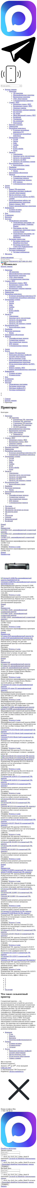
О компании (9, 215)
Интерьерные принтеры (21, 97)
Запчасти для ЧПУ (19, 160)
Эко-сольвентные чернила (22, 180)
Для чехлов (9, 515)
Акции (7, 185)
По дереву (16, 113)
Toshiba (15, 145)
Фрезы (15, 171)
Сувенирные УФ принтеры (22, 423)
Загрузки (8, 219)
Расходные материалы (17, 169)
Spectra (15, 141)
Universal (8, 517)
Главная (7, 399)
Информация (9, 208)
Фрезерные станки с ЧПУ (22, 104)
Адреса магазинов (7, 257)
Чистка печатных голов (17, 195)
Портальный (17, 123)
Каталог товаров (11, 89)
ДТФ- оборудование (20, 99)
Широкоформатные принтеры (23, 95)
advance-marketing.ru (16, 1071)
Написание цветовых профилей (20, 191)
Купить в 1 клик (14, 547)
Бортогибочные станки (21, 165)
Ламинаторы (13, 126)
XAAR (15, 139)
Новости (12, 1036)
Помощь (8, 1041)
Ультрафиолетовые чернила (22, 176)
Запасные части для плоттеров (24, 156)
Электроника (17, 154)
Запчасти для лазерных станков (24, 161)
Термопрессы (18, 434)
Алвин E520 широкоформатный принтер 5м (16, 638)
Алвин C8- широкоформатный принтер (15, 668)
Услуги (7, 187)
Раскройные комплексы (17, 128)
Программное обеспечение (18, 172)
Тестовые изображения (17, 250)
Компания (8, 1032)
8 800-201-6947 (27, 261)
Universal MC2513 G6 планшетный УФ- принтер (18, 806)
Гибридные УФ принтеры (22, 425)
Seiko (15, 143)
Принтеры (12, 91)
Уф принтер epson (11, 512)
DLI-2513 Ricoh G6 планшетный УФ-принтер (17, 759)
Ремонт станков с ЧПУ (17, 204)
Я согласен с (18, 1163)
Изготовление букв (16, 163)
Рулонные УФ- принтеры (22, 421)
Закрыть (4, 1186)
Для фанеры (17, 119)
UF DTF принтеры (19, 427)
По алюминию (18, 121)
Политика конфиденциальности (20, 1040)
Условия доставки (15, 209)
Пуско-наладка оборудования (19, 1056)
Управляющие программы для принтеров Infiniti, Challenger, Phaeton (23, 224)
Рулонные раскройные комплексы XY (21, 131)
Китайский (17, 117)
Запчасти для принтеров (21, 158)
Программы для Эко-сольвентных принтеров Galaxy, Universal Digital (24, 230)
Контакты (8, 217)
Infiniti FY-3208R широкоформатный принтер (17, 709)
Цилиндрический (11, 519)
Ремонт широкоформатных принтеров (22, 206)
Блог (6, 213)
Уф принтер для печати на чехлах (17, 510)
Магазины (8, 254)
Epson (15, 150)
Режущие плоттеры (16, 124)
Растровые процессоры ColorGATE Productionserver (23, 245)
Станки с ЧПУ (14, 102)
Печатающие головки (16, 137)
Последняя (8, 989)
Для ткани (8, 506)
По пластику (17, 112)
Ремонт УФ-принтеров (17, 189)
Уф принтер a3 (10, 508)
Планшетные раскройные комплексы (22, 454)
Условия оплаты (14, 211)
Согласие (12, 1047)
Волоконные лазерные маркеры (24, 110)
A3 (6, 513)
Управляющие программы (18, 221)
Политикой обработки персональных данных (18, 1164)
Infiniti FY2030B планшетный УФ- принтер (16, 872)
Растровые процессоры (17, 239)
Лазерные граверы (19, 108)
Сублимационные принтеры (23, 100)
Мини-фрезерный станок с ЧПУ (24, 115)
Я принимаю (18, 1158)
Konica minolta (18, 148)
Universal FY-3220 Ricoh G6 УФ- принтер (15, 913)
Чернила (12, 174)
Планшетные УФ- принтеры (23, 419)
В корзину (5, 547)
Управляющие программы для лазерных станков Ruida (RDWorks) (23, 235)
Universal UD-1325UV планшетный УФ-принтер (18, 960)
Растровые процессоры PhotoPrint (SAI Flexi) (21, 242)
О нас (11, 1034)
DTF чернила (18, 182)
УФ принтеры (18, 93)
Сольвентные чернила (21, 178)
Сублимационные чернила (22, 184)
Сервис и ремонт (15, 1058)
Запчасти (12, 152)
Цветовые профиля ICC (17, 248)
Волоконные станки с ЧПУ (22, 106)
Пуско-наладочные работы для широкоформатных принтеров (20, 201)
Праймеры (12, 167)
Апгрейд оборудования (17, 193)
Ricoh (15, 147)
